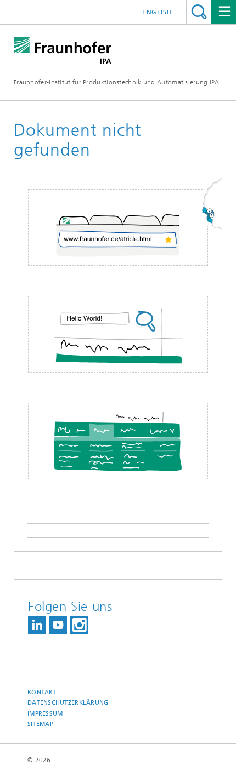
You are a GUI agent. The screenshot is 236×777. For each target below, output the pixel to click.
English (157, 12)
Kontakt (42, 692)
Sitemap (40, 724)
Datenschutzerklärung (68, 702)
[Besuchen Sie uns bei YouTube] (58, 625)
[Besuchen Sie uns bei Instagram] (79, 625)
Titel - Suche (199, 12)
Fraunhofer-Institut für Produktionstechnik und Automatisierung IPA (117, 82)
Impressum (45, 713)
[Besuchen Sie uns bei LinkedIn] (37, 625)
